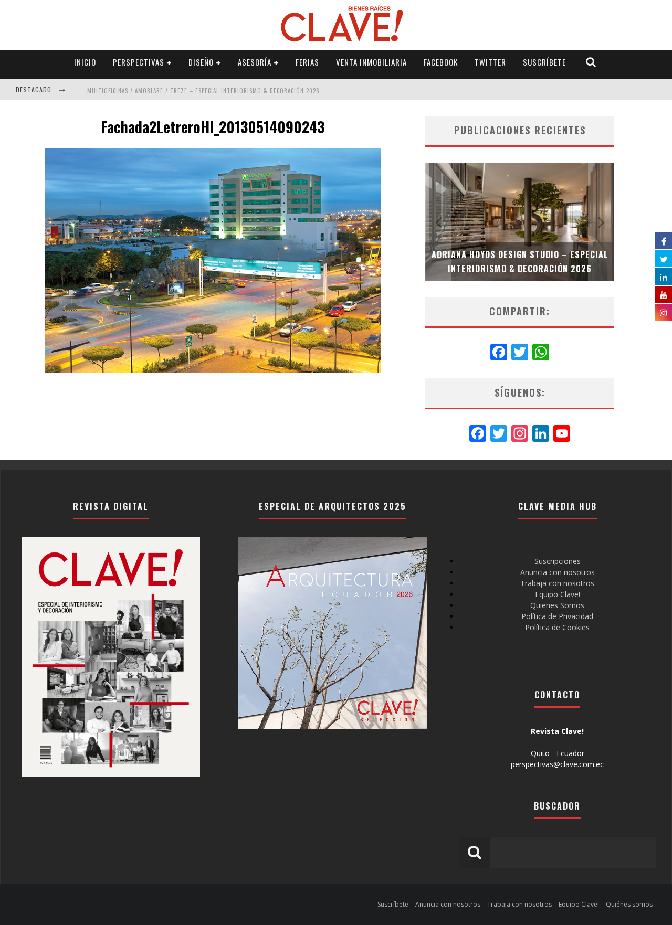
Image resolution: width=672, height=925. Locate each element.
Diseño (201, 62)
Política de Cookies (557, 627)
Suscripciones (557, 561)
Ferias (307, 62)
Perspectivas (138, 62)
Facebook (441, 62)
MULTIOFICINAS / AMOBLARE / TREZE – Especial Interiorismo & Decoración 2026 (203, 91)
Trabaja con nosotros (557, 583)
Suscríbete (544, 62)
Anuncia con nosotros (557, 572)
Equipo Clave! (557, 594)
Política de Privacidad (557, 616)
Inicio (85, 62)
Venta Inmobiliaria (371, 62)
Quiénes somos (629, 904)
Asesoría (254, 62)
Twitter (490, 62)
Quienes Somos (557, 605)
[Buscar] (591, 62)
